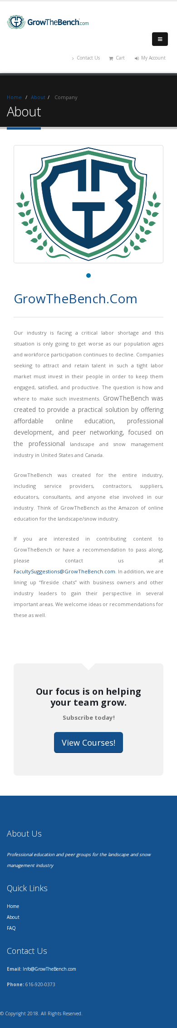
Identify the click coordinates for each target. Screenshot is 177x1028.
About (38, 97)
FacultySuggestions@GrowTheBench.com (64, 571)
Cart (120, 58)
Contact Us (88, 58)
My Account (153, 58)
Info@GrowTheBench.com (49, 969)
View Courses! (88, 742)
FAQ (11, 928)
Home (14, 97)
